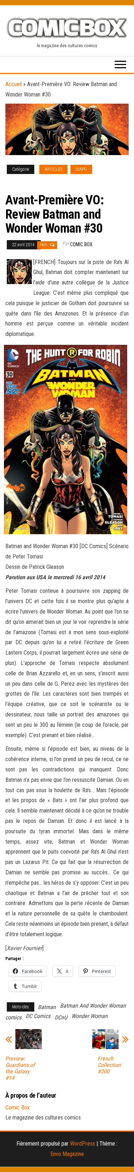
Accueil (13, 84)
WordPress (82, 1143)
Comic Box (81, 244)
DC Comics (38, 1016)
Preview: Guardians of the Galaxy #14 (20, 1068)
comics (13, 1017)
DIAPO (81, 169)
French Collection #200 (109, 1065)
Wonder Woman (89, 1016)
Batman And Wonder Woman (93, 1005)
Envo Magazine (67, 1154)
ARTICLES (53, 169)
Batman (47, 1007)
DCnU (61, 1017)
